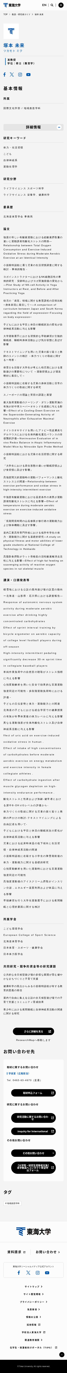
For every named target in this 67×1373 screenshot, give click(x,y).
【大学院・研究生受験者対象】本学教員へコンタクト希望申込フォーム (32, 1168)
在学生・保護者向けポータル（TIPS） (32, 1347)
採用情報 (32, 1325)
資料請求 (14, 1252)
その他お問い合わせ (33, 1153)
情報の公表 (32, 1317)
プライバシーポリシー (32, 1302)
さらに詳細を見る (33, 1031)
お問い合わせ (46, 1252)
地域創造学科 (13, 1203)
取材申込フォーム (32, 1092)
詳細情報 (33, 127)
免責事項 (32, 1309)
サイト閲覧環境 (32, 1294)
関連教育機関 (32, 1340)
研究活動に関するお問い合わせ (32, 1118)
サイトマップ (32, 1286)
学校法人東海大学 (32, 1332)
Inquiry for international (33, 1131)
